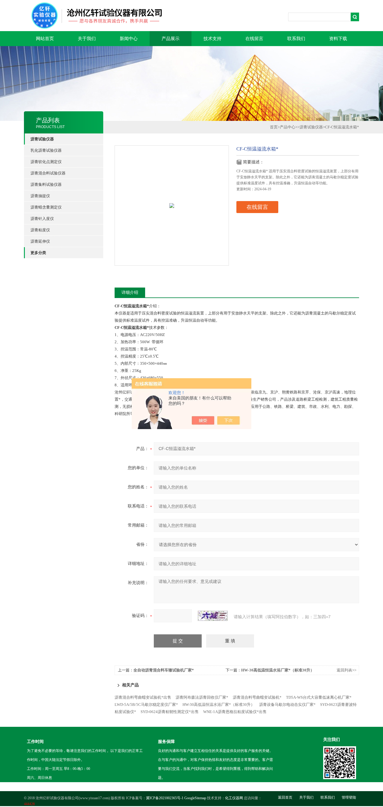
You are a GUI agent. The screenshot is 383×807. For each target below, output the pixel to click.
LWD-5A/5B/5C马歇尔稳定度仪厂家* (146, 704)
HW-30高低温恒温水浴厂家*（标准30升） (277, 670)
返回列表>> (346, 670)
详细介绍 (129, 292)
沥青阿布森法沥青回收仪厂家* (202, 697)
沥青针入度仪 (42, 218)
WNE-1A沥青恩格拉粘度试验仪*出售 (235, 711)
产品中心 (287, 127)
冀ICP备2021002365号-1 (164, 798)
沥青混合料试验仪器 (48, 173)
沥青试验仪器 (311, 127)
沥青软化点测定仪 (46, 161)
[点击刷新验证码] (213, 616)
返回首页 (285, 797)
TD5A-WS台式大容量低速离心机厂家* (319, 697)
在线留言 (254, 38)
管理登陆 (349, 797)
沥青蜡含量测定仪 (46, 207)
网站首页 (45, 38)
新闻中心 (129, 38)
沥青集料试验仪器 (46, 184)
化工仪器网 (234, 798)
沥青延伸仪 (40, 241)
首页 (274, 127)
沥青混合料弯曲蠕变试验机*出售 (143, 697)
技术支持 (212, 38)
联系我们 (296, 38)
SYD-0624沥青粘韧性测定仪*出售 (170, 711)
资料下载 (338, 38)
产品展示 (171, 38)
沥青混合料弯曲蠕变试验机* (257, 697)
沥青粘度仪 (40, 230)
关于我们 (87, 38)
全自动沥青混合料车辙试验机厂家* (163, 670)
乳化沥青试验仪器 (46, 150)
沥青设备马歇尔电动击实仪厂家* (287, 704)
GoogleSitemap (195, 798)
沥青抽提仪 (40, 196)
